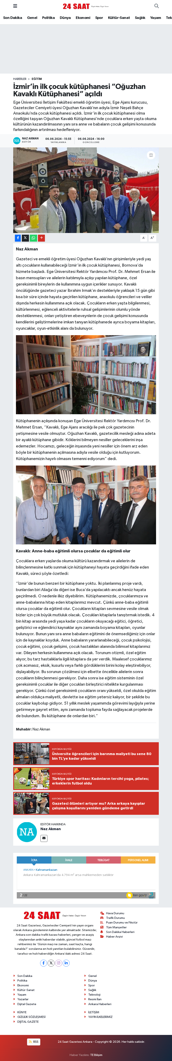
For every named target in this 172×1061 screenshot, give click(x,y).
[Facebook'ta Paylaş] (18, 238)
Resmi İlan (95, 999)
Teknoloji (94, 994)
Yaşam (155, 18)
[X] (51, 963)
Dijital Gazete (26, 1004)
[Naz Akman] (27, 832)
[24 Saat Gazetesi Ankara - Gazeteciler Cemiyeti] (86, 6)
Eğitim (37, 79)
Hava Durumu (115, 913)
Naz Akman (50, 829)
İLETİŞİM (93, 1012)
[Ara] (156, 6)
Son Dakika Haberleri (120, 932)
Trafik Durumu (115, 917)
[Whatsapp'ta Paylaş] (33, 238)
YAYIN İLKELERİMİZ (100, 1017)
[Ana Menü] (15, 6)
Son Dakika (12, 18)
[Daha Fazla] (41, 238)
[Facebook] (43, 963)
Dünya (65, 18)
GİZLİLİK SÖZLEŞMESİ (31, 1017)
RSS (35, 1041)
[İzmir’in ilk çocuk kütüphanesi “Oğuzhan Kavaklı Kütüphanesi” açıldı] (86, 190)
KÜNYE (21, 1012)
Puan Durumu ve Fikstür (122, 922)
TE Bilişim (96, 1055)
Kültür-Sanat (119, 18)
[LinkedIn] (66, 963)
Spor (99, 18)
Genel (32, 18)
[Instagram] (58, 963)
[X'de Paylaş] (25, 238)
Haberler (19, 79)
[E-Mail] (43, 838)
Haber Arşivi (114, 936)
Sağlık (140, 18)
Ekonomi (83, 18)
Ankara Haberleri (99, 1004)
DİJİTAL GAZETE (28, 1021)
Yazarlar (23, 999)
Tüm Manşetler (116, 927)
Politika (48, 18)
